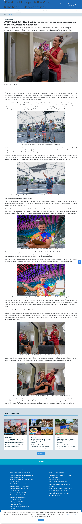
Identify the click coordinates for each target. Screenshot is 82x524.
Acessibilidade (71, 5)
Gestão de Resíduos (16, 499)
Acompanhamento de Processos (20, 473)
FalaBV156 (41, 462)
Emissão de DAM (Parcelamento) (20, 486)
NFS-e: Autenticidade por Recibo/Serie (60, 488)
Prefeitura (12, 11)
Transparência (54, 11)
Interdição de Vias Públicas (18, 502)
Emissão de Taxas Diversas (18, 497)
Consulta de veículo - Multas (18, 484)
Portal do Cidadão (64, 11)
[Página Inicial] (32, 4)
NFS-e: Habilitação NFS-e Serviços (59, 493)
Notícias (18, 11)
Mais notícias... (41, 453)
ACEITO (41, 520)
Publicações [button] (45, 11)
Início (5, 11)
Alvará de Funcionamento (56, 473)
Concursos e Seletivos (28, 11)
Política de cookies (71, 514)
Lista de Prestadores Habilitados (58, 482)
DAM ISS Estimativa (54, 479)
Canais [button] (37, 11)
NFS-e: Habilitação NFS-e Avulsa (58, 491)
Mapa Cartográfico (15, 504)
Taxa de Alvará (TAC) (54, 495)
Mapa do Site (74, 11)
